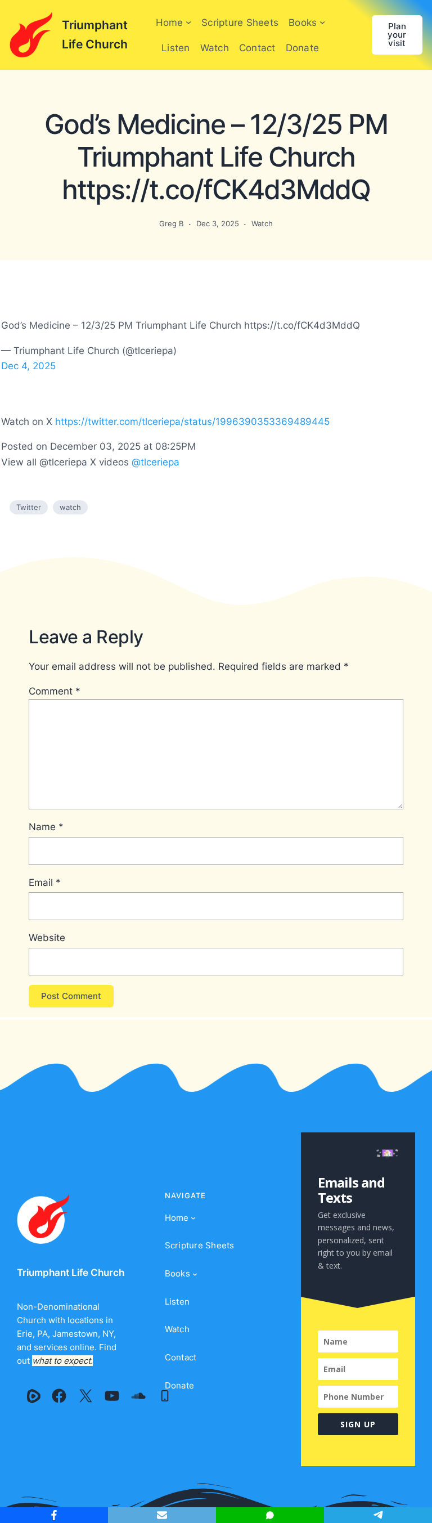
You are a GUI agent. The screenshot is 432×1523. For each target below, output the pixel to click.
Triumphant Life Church (70, 1272)
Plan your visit (397, 34)
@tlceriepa (155, 462)
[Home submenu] (188, 22)
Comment (54, 691)
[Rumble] (33, 1395)
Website (47, 937)
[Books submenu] (322, 22)
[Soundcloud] (138, 1395)
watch (70, 507)
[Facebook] (59, 1395)
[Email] (162, 1515)
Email (45, 882)
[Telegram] (378, 1515)
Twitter (28, 507)
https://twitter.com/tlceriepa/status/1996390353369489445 (192, 421)
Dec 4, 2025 (28, 365)
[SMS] (270, 1515)
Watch (262, 223)
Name (46, 826)
